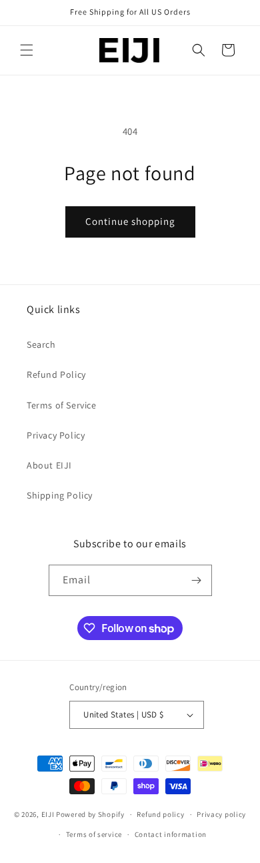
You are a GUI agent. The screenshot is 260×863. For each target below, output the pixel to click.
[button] (26, 50)
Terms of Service (62, 405)
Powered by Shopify (90, 814)
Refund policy (160, 814)
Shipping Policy (60, 495)
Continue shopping (130, 221)
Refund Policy (56, 374)
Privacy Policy (56, 435)
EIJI (48, 814)
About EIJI (49, 465)
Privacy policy (221, 814)
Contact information (171, 834)
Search (41, 344)
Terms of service (94, 834)
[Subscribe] (196, 580)
